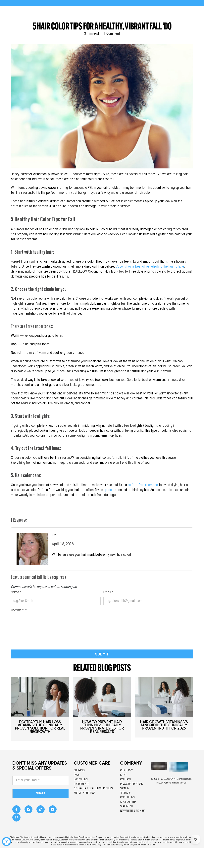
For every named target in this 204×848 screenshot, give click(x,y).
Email (108, 592)
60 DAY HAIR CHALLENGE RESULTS (93, 788)
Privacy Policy (163, 783)
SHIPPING (79, 770)
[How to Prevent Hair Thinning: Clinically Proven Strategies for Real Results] (102, 697)
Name (16, 592)
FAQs (76, 775)
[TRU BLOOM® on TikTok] (40, 810)
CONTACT (125, 779)
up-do (108, 490)
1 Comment (112, 34)
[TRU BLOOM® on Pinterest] (16, 818)
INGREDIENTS (81, 784)
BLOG (123, 775)
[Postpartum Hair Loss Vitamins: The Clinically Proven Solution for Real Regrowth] (40, 697)
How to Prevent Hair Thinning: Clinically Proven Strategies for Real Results (102, 727)
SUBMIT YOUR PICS (84, 793)
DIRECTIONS (80, 779)
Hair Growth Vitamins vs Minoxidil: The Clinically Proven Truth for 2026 (164, 725)
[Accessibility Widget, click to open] (6, 841)
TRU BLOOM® (166, 779)
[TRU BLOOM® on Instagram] (29, 810)
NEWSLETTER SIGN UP (132, 811)
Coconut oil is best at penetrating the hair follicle (150, 267)
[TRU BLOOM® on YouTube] (53, 810)
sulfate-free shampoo (143, 485)
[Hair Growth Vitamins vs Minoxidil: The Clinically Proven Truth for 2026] (164, 697)
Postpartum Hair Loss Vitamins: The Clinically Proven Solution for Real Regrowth (40, 727)
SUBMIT (40, 793)
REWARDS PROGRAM (131, 784)
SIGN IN (124, 788)
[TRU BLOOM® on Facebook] (16, 810)
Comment (19, 610)
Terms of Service (179, 783)
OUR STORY (126, 770)
